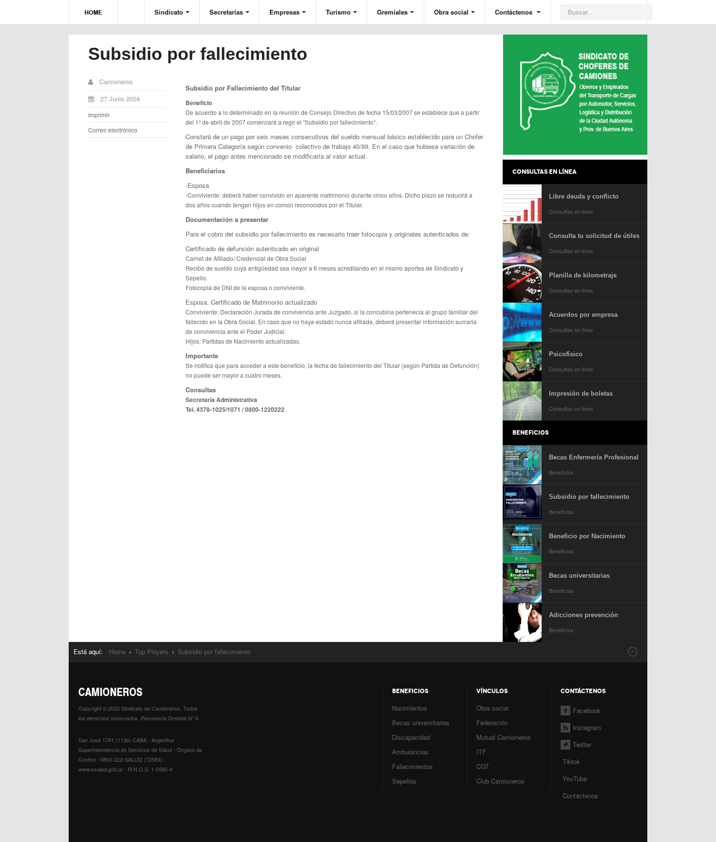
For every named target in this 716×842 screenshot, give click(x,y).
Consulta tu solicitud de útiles (594, 235)
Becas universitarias (579, 575)
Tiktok (571, 761)
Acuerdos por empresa (583, 314)
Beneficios (561, 472)
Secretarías (226, 12)
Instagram (587, 727)
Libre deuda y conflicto (584, 196)
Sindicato (168, 12)
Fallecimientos (412, 766)
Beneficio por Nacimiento (587, 536)
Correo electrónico (112, 130)
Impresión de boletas (581, 393)
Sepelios (404, 781)
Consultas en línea (571, 211)
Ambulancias (410, 751)
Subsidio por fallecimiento (197, 54)
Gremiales (392, 12)
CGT (482, 766)
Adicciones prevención (583, 615)
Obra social (451, 12)
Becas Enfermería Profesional (594, 457)
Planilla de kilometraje (583, 275)
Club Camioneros (500, 781)
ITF (481, 751)
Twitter (582, 744)
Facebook (587, 710)
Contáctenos (514, 12)
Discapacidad (411, 737)
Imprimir (99, 114)
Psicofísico (566, 354)
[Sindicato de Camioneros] (93, 8)
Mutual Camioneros (503, 737)
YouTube (574, 778)
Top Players (152, 651)
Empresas (284, 12)
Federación (492, 722)
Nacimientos (409, 708)
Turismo (338, 12)
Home (117, 651)
